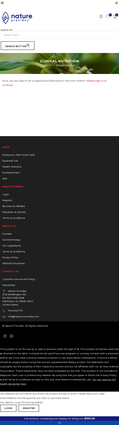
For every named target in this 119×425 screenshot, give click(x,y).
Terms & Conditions (13, 218)
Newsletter (8, 285)
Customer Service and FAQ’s (18, 279)
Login (5, 194)
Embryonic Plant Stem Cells (18, 155)
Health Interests (12, 166)
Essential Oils (10, 160)
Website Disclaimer (13, 263)
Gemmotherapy (11, 239)
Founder (7, 233)
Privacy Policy (10, 257)
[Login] (101, 17)
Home (47, 65)
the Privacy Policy (106, 375)
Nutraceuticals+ (11, 172)
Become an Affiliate (13, 206)
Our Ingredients (11, 245)
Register (7, 200)
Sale (4, 178)
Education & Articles (14, 212)
